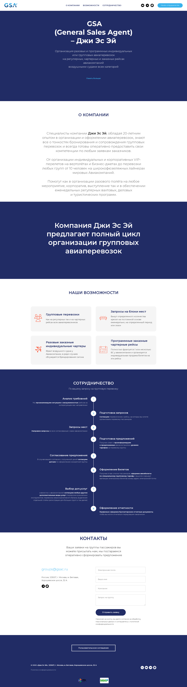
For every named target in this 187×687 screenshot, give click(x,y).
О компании (73, 5)
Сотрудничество (111, 5)
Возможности (91, 5)
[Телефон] (142, 667)
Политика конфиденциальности (43, 670)
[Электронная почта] (142, 5)
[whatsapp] (152, 5)
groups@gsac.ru (55, 569)
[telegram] (147, 5)
